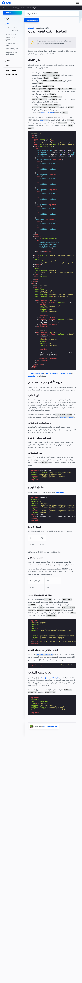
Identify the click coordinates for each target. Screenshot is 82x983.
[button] (77, 2)
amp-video (60, 492)
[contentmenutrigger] (52, 13)
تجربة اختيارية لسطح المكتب (49, 677)
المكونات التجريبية (11, 34)
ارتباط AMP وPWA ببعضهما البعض (11, 53)
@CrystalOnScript (50, 726)
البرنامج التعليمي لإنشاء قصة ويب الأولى (57, 373)
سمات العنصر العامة (11, 27)
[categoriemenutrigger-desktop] (31, 20)
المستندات (31, 28)
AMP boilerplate (47, 112)
